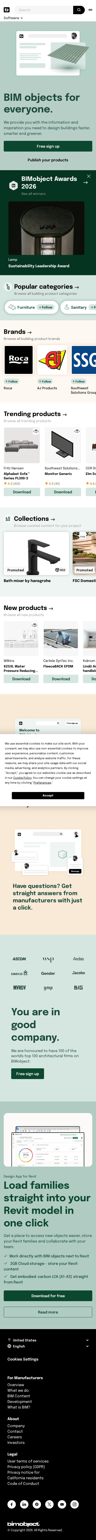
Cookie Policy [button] (22, 777)
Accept (48, 795)
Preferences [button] (42, 782)
